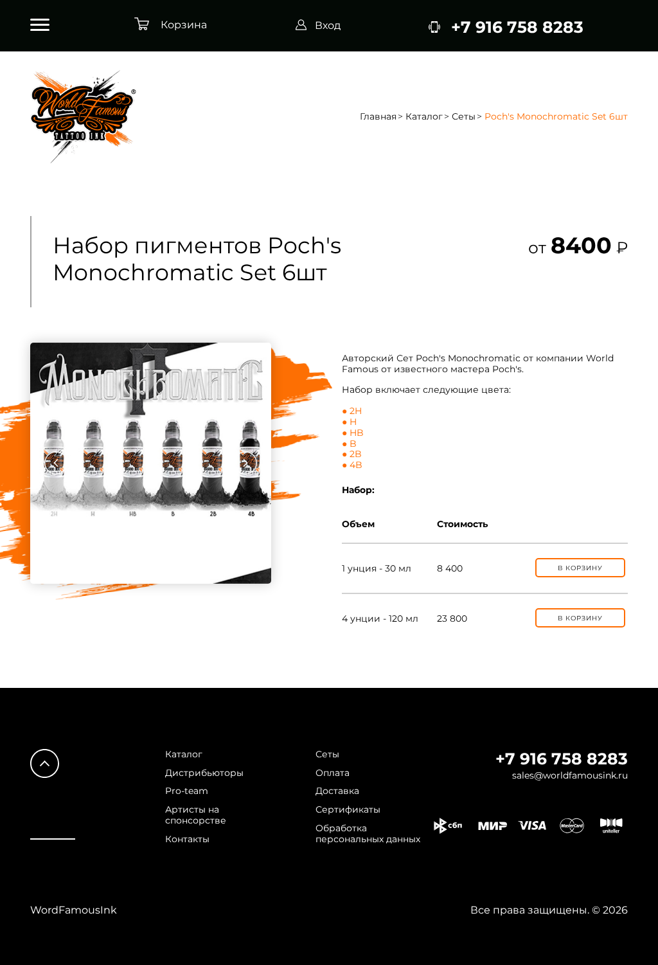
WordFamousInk (73, 910)
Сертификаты (348, 809)
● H (349, 422)
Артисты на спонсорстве (195, 815)
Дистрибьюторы (204, 773)
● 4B (352, 465)
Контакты (187, 839)
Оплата (333, 773)
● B (349, 443)
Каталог (424, 116)
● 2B (352, 454)
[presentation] (55, 462)
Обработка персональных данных (368, 834)
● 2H (352, 411)
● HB (353, 432)
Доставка (337, 791)
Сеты (464, 116)
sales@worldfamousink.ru (570, 775)
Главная (378, 116)
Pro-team (186, 791)
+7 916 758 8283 (561, 758)
